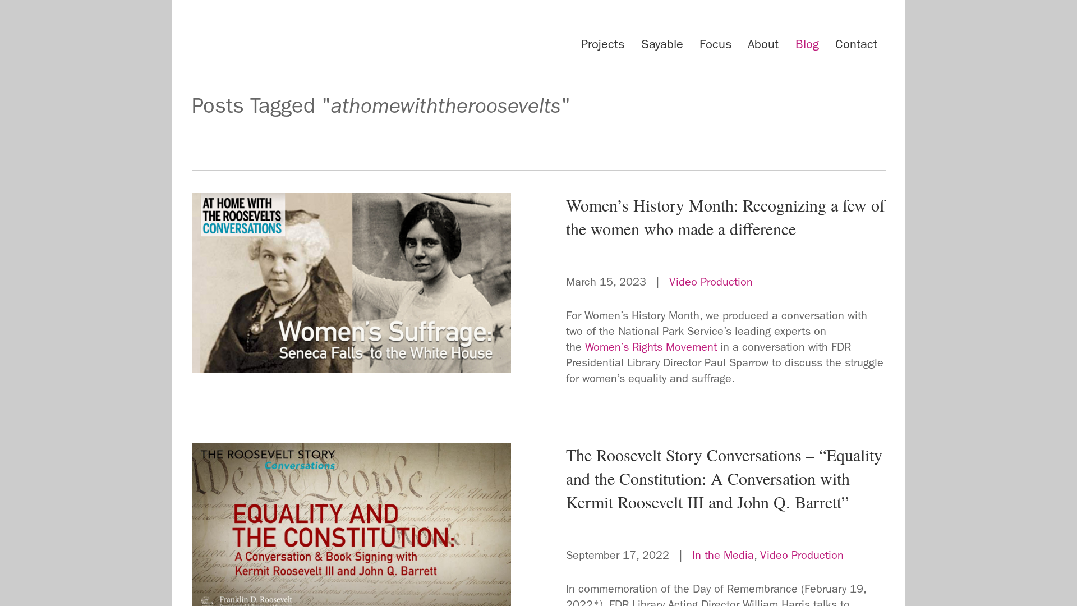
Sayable (662, 44)
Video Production (711, 281)
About (763, 44)
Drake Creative (298, 42)
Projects (602, 44)
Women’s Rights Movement (651, 347)
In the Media (723, 555)
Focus (715, 44)
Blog (807, 44)
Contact (856, 44)
